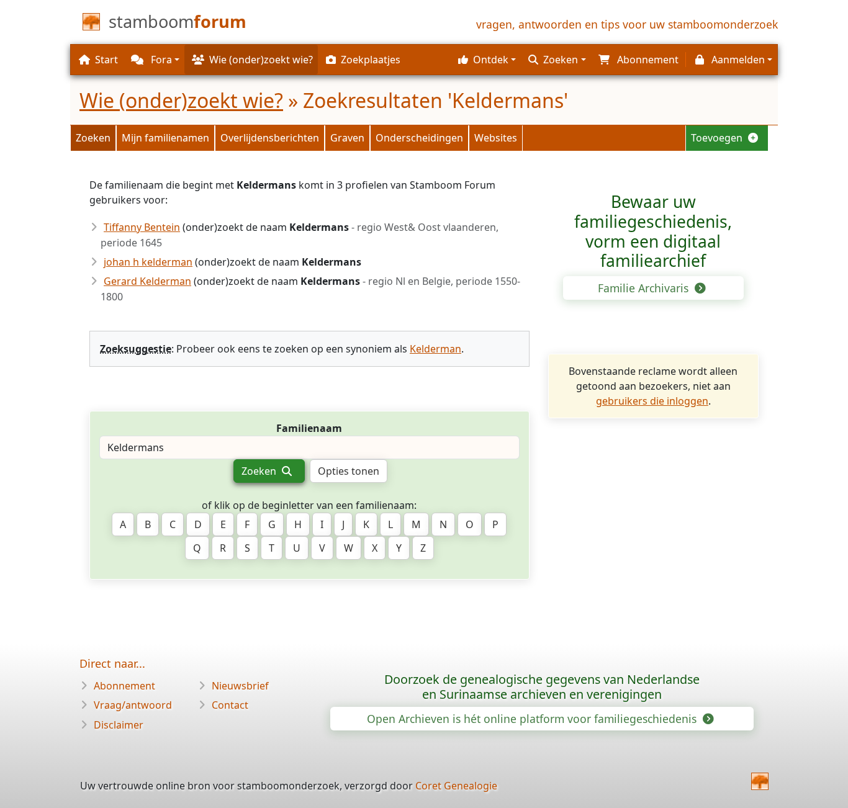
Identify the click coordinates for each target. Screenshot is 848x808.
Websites (495, 138)
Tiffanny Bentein (142, 227)
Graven (347, 138)
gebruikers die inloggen (652, 401)
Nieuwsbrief (240, 686)
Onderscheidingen (419, 138)
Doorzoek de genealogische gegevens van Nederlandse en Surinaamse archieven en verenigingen (542, 687)
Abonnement (124, 686)
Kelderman (435, 349)
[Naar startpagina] (760, 781)
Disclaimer (118, 725)
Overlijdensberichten (269, 138)
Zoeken (93, 138)
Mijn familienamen (165, 138)
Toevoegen (718, 138)
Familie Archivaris (645, 288)
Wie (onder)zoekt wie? (181, 100)
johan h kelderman (148, 262)
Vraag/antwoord (133, 705)
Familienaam (309, 428)
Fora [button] (160, 59)
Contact (230, 705)
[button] (485, 59)
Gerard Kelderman (147, 281)
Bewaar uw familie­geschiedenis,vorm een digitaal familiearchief (653, 231)
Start (106, 59)
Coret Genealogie (456, 785)
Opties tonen (348, 471)
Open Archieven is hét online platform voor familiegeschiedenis (533, 718)
